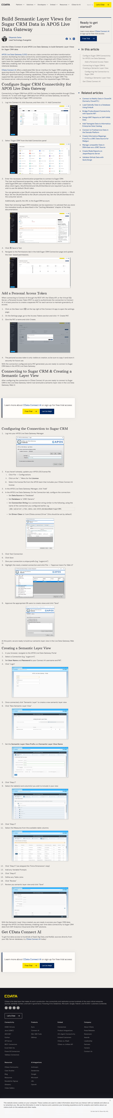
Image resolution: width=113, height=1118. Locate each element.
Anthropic (34, 1067)
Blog (6, 1074)
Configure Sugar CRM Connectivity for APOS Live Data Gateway (96, 57)
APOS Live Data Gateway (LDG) (14, 54)
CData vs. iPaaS (63, 1041)
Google (33, 1074)
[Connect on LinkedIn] (74, 39)
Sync (33, 1027)
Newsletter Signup (11, 1081)
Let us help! (47, 411)
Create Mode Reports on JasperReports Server (92, 152)
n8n (32, 1081)
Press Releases (89, 1030)
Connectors (62, 1027)
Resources (8, 1078)
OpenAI (33, 1084)
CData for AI (76, 5)
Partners (87, 1044)
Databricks (35, 1071)
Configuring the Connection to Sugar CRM (97, 72)
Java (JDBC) (9, 1030)
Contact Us (88, 1051)
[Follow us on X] (70, 39)
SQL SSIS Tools (36, 1034)
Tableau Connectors (12, 1055)
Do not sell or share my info (99, 1111)
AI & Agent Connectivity (66, 1034)
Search (89, 4)
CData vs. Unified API (65, 1044)
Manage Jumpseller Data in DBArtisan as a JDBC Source (93, 146)
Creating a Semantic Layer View (97, 78)
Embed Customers (64, 1037)
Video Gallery (9, 1088)
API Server (8, 1041)
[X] (10, 1007)
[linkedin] (6, 1007)
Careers (87, 1048)
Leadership (88, 1041)
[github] (14, 1007)
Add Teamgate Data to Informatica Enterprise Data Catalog (96, 124)
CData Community (11, 1067)
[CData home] (7, 4)
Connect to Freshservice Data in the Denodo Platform (95, 131)
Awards (86, 1037)
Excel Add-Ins (10, 1048)
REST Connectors (11, 1044)
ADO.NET (8, 1034)
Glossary (8, 1084)
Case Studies (9, 1071)
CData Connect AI (9, 70)
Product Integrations (65, 1030)
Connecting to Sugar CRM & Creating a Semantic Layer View (95, 66)
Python (7, 1037)
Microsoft (34, 1078)
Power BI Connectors (12, 1051)
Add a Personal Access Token (96, 62)
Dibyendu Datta (15, 37)
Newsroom (88, 1034)
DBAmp (34, 1037)
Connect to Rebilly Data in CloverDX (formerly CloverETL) (96, 99)
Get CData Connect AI (92, 81)
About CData (89, 1027)
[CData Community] (18, 1007)
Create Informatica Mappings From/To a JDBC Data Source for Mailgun (95, 138)
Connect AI (35, 1030)
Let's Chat (100, 5)
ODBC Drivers (10, 1027)
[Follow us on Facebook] (67, 39)
